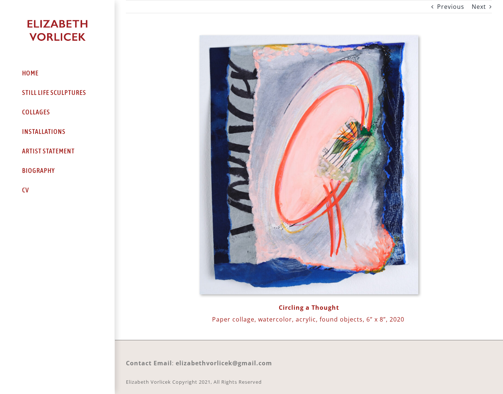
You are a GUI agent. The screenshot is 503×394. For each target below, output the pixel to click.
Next (479, 7)
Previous (450, 7)
